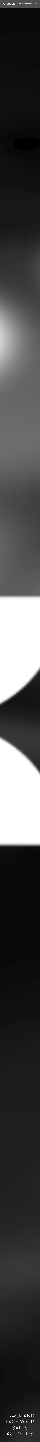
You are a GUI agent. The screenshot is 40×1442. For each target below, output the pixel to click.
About (20, 4)
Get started (28, 4)
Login (36, 4)
